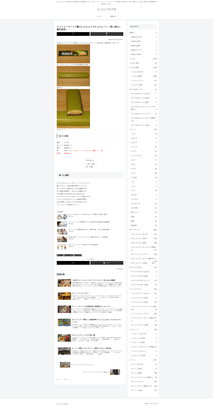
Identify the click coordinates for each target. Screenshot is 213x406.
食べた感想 (89, 166)
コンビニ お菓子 (69, 255)
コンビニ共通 (78, 255)
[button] (106, 34)
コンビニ (61, 255)
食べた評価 (91, 164)
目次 (87, 160)
